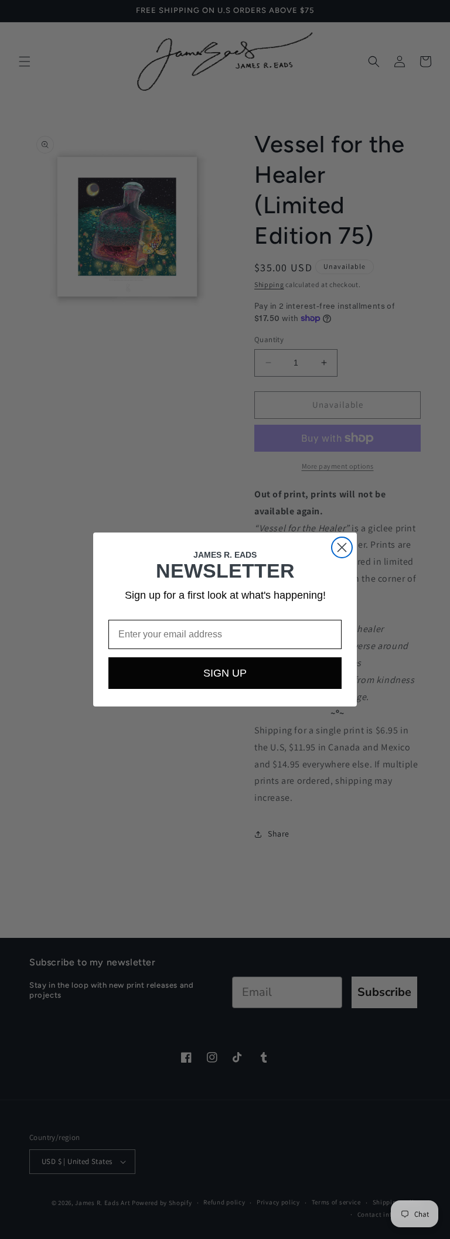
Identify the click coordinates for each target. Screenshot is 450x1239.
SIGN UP (225, 673)
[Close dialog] (342, 547)
